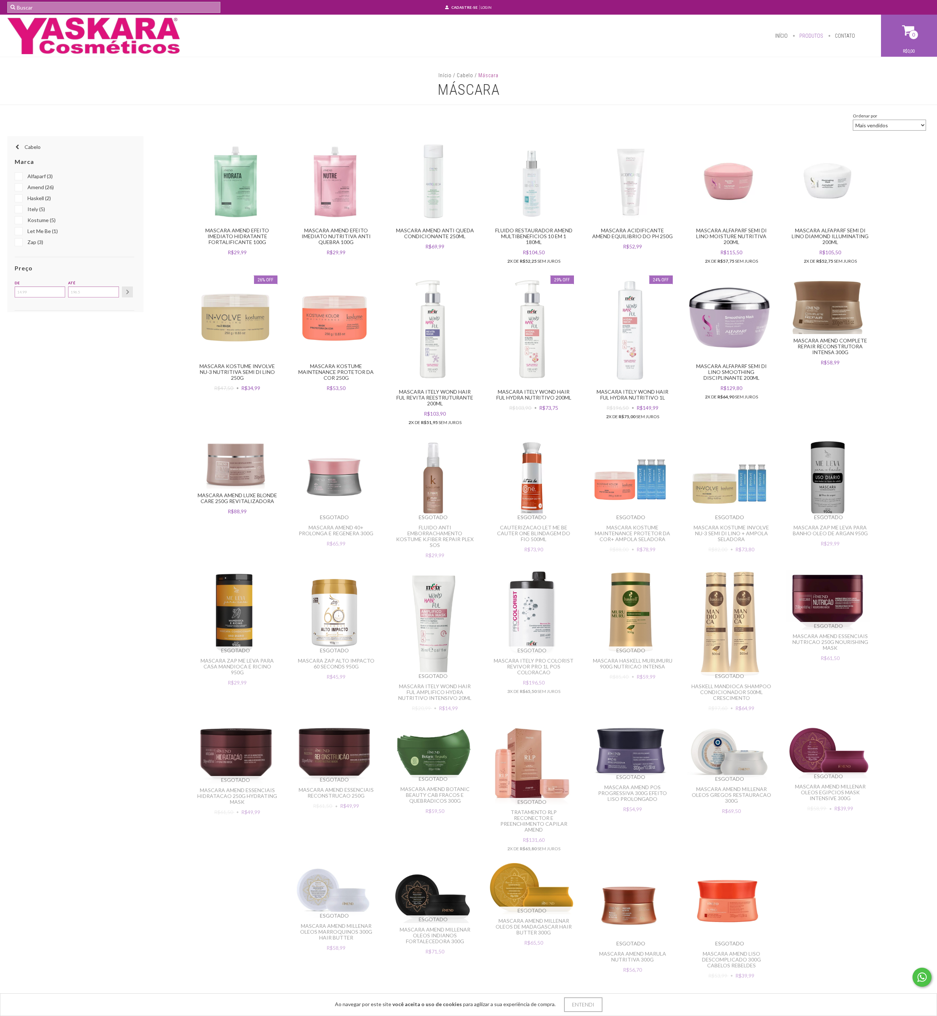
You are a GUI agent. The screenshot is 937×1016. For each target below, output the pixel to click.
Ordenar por (865, 116)
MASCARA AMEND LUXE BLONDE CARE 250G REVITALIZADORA (237, 498)
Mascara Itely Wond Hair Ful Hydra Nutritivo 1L (632, 395)
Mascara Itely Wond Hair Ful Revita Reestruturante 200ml (434, 397)
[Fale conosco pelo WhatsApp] (922, 977)
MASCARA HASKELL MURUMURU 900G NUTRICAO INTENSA (632, 663)
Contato (844, 36)
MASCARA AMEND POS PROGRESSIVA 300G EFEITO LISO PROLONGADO (632, 793)
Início (781, 36)
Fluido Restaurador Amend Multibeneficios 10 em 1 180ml (533, 236)
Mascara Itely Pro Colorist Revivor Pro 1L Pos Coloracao (534, 666)
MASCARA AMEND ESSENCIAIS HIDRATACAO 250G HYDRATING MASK (237, 796)
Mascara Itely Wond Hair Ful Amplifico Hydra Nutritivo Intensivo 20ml (434, 692)
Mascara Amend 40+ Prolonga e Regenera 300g (336, 530)
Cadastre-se (464, 7)
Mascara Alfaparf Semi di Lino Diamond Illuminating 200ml (830, 236)
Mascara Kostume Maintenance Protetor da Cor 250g (336, 372)
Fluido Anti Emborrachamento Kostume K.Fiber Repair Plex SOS (435, 536)
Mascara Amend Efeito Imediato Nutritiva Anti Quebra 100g (336, 236)
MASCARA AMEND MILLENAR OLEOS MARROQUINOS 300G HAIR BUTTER (336, 932)
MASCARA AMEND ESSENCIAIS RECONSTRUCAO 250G (336, 793)
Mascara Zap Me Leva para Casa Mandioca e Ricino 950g (237, 666)
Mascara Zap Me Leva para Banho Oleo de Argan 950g (830, 530)
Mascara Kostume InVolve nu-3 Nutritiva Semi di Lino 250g (237, 372)
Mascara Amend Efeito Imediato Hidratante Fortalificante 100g (237, 236)
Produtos (810, 36)
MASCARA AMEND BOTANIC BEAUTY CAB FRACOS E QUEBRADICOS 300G (435, 795)
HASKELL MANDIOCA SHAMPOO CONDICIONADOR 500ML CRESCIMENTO (731, 692)
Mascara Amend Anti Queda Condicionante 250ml (435, 233)
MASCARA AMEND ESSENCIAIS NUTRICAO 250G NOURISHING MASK (830, 642)
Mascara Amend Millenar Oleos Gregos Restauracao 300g (731, 795)
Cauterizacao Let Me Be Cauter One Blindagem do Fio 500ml (533, 533)
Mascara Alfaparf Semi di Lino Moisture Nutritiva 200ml (731, 236)
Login (486, 7)
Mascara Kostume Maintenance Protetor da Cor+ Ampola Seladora (632, 533)
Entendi (583, 1004)
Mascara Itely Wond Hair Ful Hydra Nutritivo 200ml (533, 395)
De (17, 283)
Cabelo (465, 75)
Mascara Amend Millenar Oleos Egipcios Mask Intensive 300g (830, 792)
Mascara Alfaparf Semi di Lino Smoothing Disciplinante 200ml (731, 372)
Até (71, 283)
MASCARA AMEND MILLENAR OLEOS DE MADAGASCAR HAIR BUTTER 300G (534, 927)
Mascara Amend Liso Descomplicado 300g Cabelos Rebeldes (731, 959)
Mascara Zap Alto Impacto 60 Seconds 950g (336, 663)
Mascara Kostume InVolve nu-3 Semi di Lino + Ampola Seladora (731, 533)
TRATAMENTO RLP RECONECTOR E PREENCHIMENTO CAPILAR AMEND (533, 821)
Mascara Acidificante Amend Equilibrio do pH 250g (632, 233)
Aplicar (127, 291)
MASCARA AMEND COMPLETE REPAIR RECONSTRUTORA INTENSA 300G (830, 346)
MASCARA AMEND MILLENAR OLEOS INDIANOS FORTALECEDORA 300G (435, 935)
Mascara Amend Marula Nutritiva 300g (632, 957)
